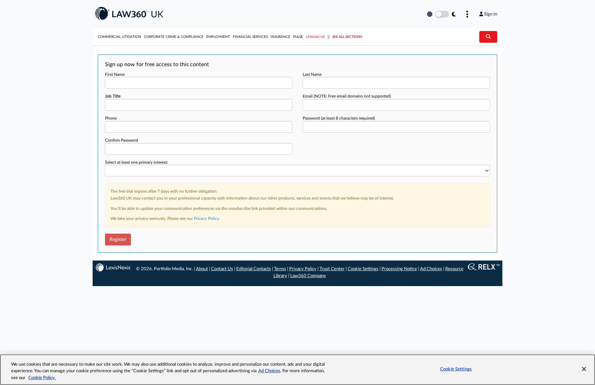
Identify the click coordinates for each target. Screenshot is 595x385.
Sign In (490, 14)
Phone (111, 118)
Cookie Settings (363, 269)
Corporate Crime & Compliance (173, 37)
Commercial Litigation (119, 37)
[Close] (584, 368)
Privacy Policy (206, 218)
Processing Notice (399, 269)
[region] (297, 369)
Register (117, 239)
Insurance (280, 37)
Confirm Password (121, 140)
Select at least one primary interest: (136, 162)
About (202, 269)
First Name (115, 74)
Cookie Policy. (42, 378)
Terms (280, 269)
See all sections (347, 37)
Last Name (312, 74)
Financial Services (250, 37)
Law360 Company (308, 276)
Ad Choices (431, 269)
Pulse (298, 37)
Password (339, 118)
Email (347, 96)
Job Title (113, 96)
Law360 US (315, 37)
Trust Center (332, 269)
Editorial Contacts (253, 269)
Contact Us (222, 269)
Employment (218, 37)
